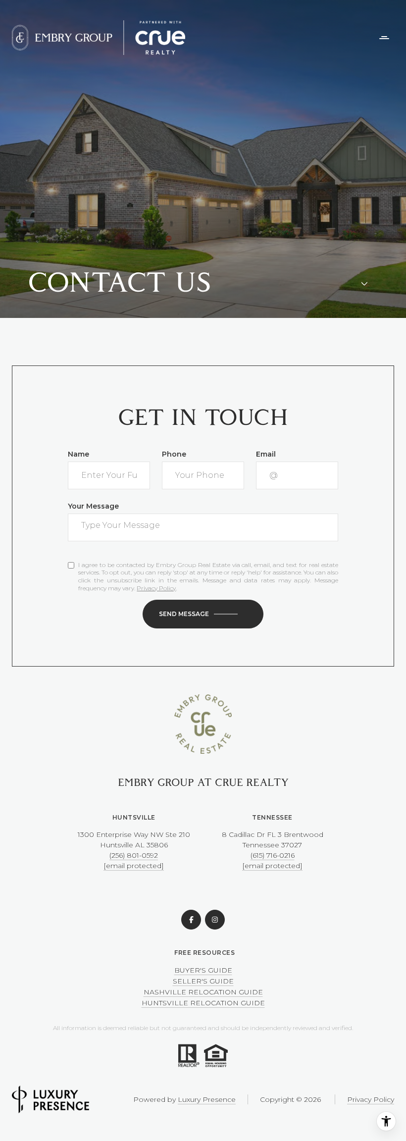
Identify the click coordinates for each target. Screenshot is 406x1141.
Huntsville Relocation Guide (203, 1002)
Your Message (93, 506)
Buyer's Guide (203, 970)
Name (78, 454)
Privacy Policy (156, 588)
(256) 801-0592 (133, 855)
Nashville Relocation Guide (203, 991)
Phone (174, 454)
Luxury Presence (207, 1099)
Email (266, 454)
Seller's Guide (203, 981)
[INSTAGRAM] (215, 920)
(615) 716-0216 (273, 855)
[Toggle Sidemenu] (384, 38)
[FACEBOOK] (191, 920)
